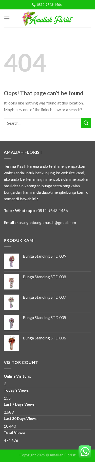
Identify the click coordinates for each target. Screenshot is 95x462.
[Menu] (7, 18)
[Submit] (86, 123)
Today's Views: (17, 390)
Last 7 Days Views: (20, 404)
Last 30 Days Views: (21, 418)
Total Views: (15, 432)
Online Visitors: (18, 376)
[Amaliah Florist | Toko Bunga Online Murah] (47, 18)
